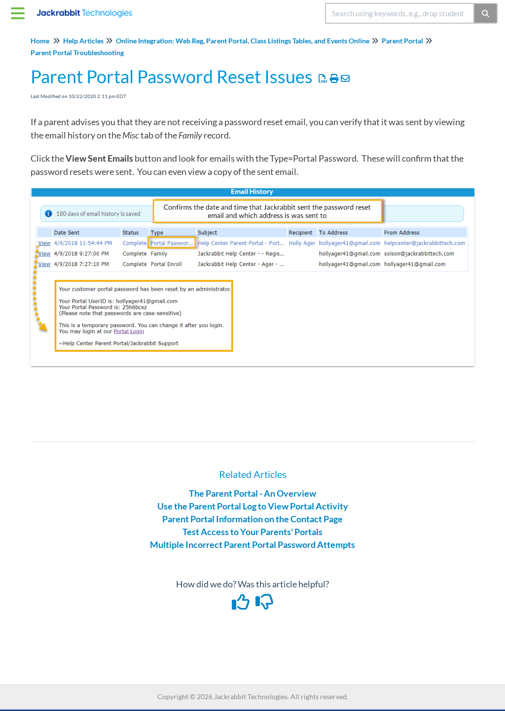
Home (40, 40)
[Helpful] (241, 605)
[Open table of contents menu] (19, 12)
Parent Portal (402, 40)
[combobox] (399, 13)
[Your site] (88, 8)
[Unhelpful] (264, 605)
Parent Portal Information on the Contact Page (252, 518)
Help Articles (83, 40)
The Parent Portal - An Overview (252, 493)
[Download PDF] (323, 78)
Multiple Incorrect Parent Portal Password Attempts (252, 544)
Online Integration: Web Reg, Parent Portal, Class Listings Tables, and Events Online (242, 40)
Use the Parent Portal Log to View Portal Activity (252, 506)
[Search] (486, 13)
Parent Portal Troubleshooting (77, 52)
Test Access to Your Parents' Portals (252, 531)
